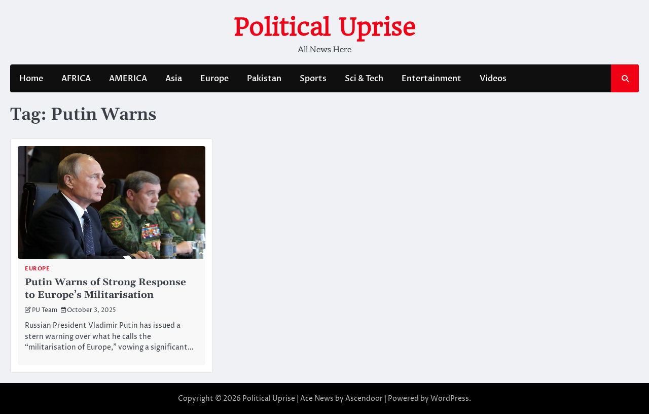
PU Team (44, 310)
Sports (313, 78)
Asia (173, 78)
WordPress (449, 398)
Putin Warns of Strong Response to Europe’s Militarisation (105, 288)
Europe (214, 78)
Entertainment (431, 78)
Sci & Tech (364, 78)
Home (31, 78)
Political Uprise (325, 27)
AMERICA (128, 78)
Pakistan (264, 78)
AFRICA (76, 78)
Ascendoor (364, 398)
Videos (493, 78)
